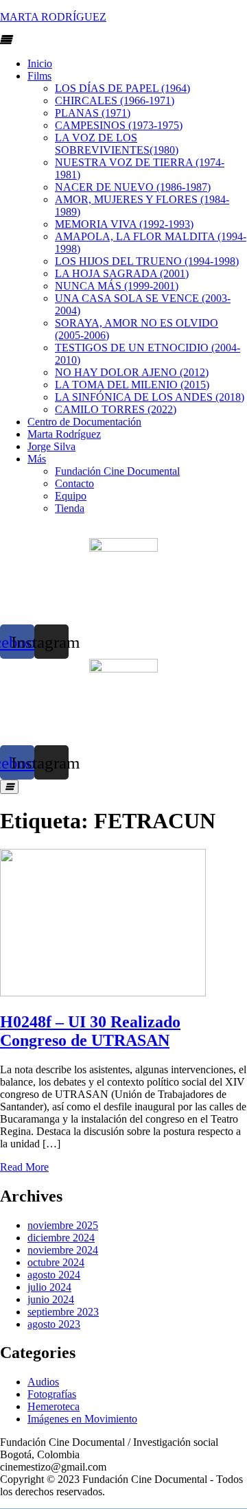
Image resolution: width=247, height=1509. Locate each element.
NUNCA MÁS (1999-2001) (116, 286)
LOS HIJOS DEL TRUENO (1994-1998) (147, 261)
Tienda (69, 508)
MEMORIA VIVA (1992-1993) (124, 224)
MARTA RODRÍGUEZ (53, 17)
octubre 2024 (55, 1262)
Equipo (70, 496)
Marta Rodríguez (64, 434)
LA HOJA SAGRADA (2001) (122, 273)
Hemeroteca (53, 1406)
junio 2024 (50, 1299)
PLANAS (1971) (92, 113)
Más (36, 459)
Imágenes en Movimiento (82, 1419)
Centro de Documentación (84, 422)
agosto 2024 (53, 1274)
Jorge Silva (51, 446)
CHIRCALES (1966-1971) (114, 100)
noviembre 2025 (62, 1225)
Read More (24, 1167)
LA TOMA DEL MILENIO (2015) (132, 384)
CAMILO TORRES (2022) (115, 409)
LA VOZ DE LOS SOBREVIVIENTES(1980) (116, 144)
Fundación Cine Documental (117, 471)
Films (39, 76)
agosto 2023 (53, 1324)
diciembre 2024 (61, 1237)
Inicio (39, 63)
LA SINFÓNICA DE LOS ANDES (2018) (149, 397)
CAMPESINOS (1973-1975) (119, 125)
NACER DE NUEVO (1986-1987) (133, 187)
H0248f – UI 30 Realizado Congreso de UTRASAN (90, 1031)
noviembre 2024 (62, 1250)
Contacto (74, 483)
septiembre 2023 (63, 1312)
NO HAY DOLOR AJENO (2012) (132, 372)
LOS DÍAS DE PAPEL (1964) (122, 88)
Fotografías (51, 1394)
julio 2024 (49, 1287)
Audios (43, 1382)
